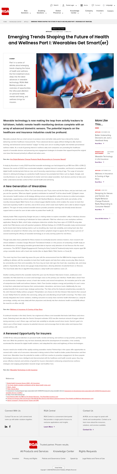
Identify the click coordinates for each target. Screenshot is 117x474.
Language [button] (109, 5)
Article (26, 21)
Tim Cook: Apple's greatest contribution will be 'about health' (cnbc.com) (29, 385)
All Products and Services (34, 451)
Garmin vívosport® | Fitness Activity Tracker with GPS (23, 400)
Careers (110, 11)
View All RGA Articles (101, 218)
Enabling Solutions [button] (41, 11)
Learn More (48, 426)
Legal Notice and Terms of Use (93, 458)
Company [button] (89, 10)
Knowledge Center (15, 21)
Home (5, 21)
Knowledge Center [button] (74, 11)
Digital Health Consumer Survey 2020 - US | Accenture (23, 383)
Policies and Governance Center (54, 458)
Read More (100, 143)
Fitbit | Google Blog (13, 389)
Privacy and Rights (30, 458)
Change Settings (58, 467)
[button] (55, 5)
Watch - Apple (11, 387)
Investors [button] (100, 10)
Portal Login (70, 5)
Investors (15, 458)
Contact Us (87, 429)
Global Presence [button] (57, 11)
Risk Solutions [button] (24, 11)
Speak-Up (74, 458)
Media (86, 5)
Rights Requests (88, 451)
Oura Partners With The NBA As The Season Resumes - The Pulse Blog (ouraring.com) (32, 397)
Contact (97, 5)
